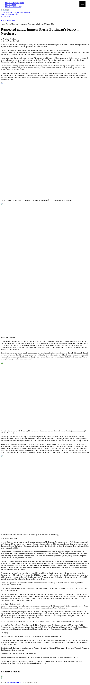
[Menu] (82, 4)
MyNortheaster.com (8, 20)
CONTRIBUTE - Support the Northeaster (15, 13)
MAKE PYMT (6, 17)
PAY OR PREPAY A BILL (10, 15)
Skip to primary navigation (14, 3)
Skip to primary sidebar (13, 7)
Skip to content (10, 5)
